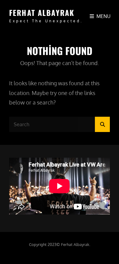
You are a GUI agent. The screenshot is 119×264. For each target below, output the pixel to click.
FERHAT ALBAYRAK (41, 12)
